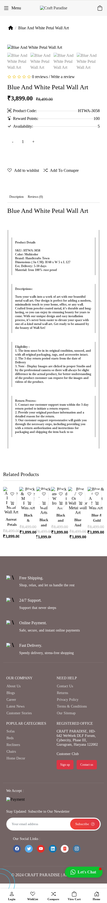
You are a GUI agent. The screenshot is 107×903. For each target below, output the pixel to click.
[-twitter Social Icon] (29, 849)
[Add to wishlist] (12, 494)
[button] (84, 872)
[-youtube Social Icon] (41, 849)
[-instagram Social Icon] (77, 849)
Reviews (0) (35, 197)
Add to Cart (46, 156)
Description (16, 197)
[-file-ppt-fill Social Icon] (65, 849)
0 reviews (40, 76)
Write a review (63, 76)
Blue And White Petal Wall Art (43, 28)
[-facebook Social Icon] (17, 849)
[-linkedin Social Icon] (53, 849)
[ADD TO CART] (12, 503)
